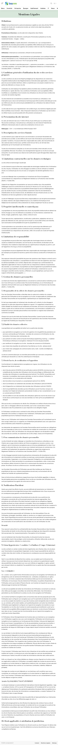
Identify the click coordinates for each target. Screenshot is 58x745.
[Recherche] (51, 3)
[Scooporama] (11, 3)
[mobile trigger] (3, 3)
